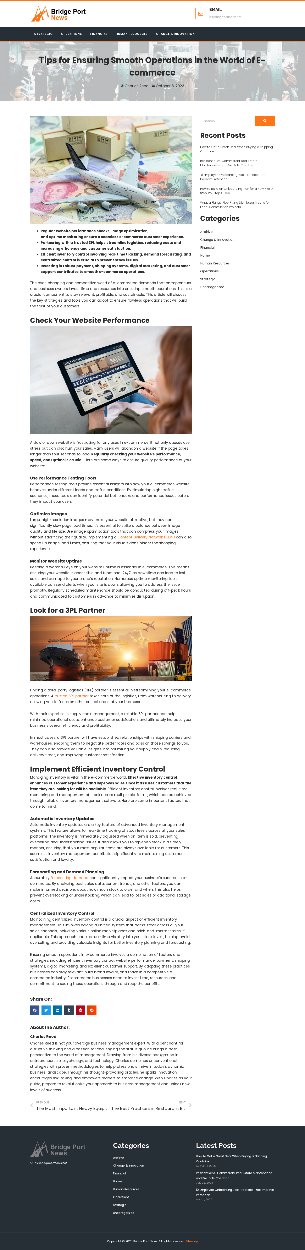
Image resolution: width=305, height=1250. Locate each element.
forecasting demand (69, 877)
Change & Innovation (175, 34)
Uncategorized (212, 287)
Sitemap (192, 1241)
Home (205, 255)
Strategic (43, 34)
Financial (98, 34)
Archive (206, 231)
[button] (34, 1010)
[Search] (265, 121)
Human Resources (132, 34)
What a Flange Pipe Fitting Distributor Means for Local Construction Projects (235, 205)
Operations (71, 34)
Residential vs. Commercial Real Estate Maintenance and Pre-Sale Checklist (228, 163)
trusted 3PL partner (71, 695)
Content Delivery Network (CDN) (146, 537)
